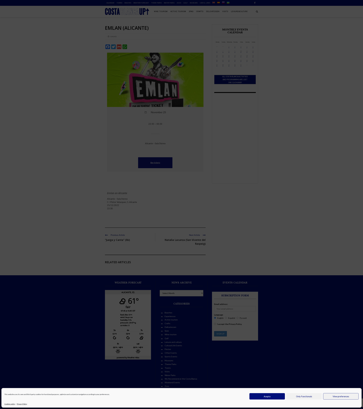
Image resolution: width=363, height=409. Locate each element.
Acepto (267, 396)
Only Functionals (304, 396)
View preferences (341, 396)
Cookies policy (9, 404)
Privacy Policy (22, 404)
